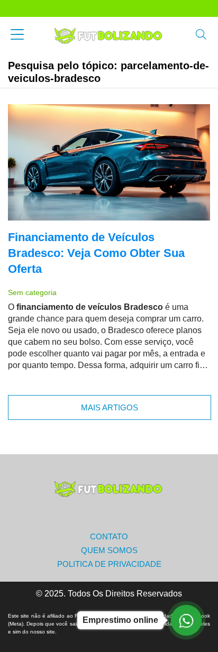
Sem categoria (32, 292)
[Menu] (17, 35)
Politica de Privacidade (109, 563)
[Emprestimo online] (186, 620)
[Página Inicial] (109, 35)
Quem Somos (109, 550)
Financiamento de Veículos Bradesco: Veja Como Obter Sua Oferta (96, 253)
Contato (109, 536)
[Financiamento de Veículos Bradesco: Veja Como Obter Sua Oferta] (109, 162)
